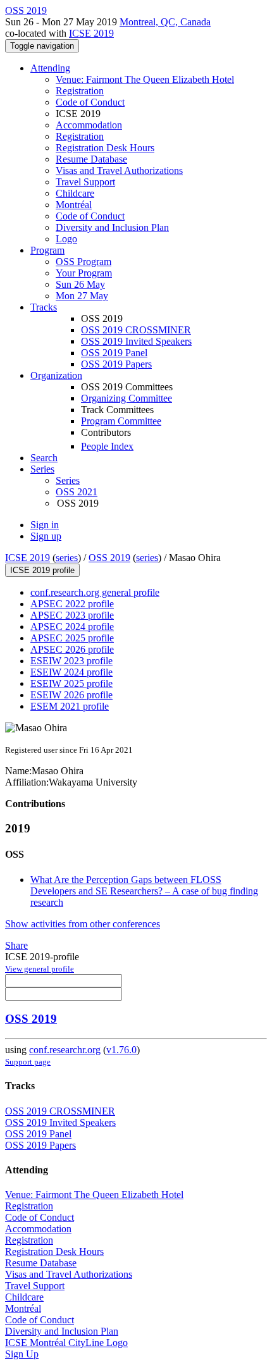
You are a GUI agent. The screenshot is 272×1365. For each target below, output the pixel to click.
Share (16, 945)
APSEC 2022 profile (72, 603)
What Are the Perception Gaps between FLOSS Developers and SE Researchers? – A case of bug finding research (144, 891)
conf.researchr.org (65, 1049)
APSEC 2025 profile (72, 638)
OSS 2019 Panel (114, 352)
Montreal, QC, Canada (165, 21)
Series (68, 480)
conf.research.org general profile (94, 592)
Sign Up (22, 1354)
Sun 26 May (80, 284)
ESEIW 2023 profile (71, 660)
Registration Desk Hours (105, 147)
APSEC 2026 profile (72, 649)
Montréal (74, 204)
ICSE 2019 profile (42, 570)
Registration (80, 90)
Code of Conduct (90, 102)
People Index (107, 446)
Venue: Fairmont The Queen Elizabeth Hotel (145, 79)
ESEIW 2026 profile (71, 694)
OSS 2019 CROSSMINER (136, 329)
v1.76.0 (121, 1049)
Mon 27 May (82, 295)
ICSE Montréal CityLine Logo (66, 1342)
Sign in (44, 524)
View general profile (39, 968)
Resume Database (91, 159)
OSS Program (83, 261)
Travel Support (85, 181)
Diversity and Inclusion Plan (112, 227)
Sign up (45, 536)
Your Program (84, 273)
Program (47, 250)
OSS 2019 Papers (116, 364)
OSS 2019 (109, 557)
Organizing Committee (126, 398)
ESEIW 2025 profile (71, 683)
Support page (28, 1061)
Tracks (43, 307)
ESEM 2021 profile (69, 706)
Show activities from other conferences (82, 923)
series (67, 557)
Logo (66, 238)
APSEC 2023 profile (72, 615)
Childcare (75, 193)
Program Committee (121, 421)
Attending (50, 68)
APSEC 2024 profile (72, 626)
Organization (56, 375)
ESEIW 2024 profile (71, 672)
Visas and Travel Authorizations (119, 170)
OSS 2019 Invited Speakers (136, 341)
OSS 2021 (76, 491)
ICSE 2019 (91, 33)
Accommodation (89, 125)
